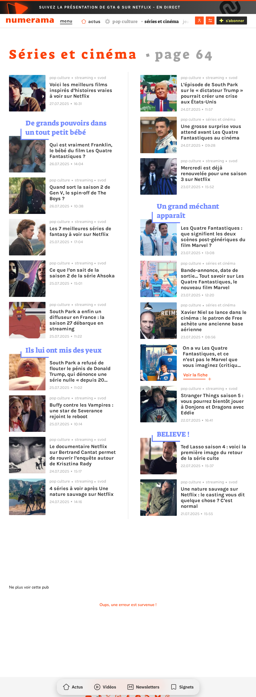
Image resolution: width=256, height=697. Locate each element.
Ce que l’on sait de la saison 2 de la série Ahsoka (82, 273)
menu (66, 21)
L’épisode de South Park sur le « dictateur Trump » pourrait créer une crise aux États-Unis (212, 93)
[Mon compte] (199, 20)
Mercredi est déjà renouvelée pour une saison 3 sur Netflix (213, 173)
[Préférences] (210, 20)
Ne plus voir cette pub (29, 587)
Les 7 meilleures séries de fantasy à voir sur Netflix (80, 231)
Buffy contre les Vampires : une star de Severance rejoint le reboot (81, 410)
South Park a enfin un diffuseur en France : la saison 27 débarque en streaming (77, 320)
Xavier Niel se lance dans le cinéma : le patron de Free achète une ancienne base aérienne (213, 320)
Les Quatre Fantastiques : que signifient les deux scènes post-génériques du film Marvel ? (213, 236)
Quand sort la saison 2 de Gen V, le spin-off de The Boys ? (80, 192)
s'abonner (235, 20)
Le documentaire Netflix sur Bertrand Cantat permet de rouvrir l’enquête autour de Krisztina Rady (83, 455)
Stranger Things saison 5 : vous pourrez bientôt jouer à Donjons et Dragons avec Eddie (212, 404)
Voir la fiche (195, 375)
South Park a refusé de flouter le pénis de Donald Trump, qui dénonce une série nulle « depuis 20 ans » (80, 371)
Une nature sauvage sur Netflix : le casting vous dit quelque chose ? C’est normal (213, 497)
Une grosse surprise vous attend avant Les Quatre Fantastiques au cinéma (211, 132)
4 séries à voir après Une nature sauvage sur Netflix (82, 491)
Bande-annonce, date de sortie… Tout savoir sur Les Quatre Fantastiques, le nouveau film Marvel (212, 278)
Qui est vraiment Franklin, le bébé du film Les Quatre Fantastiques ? (81, 150)
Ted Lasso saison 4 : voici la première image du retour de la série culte (213, 452)
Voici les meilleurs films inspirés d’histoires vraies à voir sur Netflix (81, 90)
